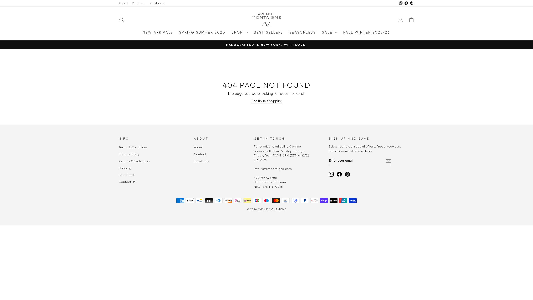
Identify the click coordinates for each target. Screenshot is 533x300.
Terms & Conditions (133, 147)
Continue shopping (266, 101)
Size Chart (126, 175)
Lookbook (156, 3)
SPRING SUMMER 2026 (202, 32)
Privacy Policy (129, 154)
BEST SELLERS (268, 32)
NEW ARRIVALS (158, 32)
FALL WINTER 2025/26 (366, 32)
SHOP (238, 32)
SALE (328, 32)
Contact (138, 3)
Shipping (125, 168)
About (123, 3)
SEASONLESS (302, 32)
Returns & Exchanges (134, 161)
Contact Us (127, 182)
